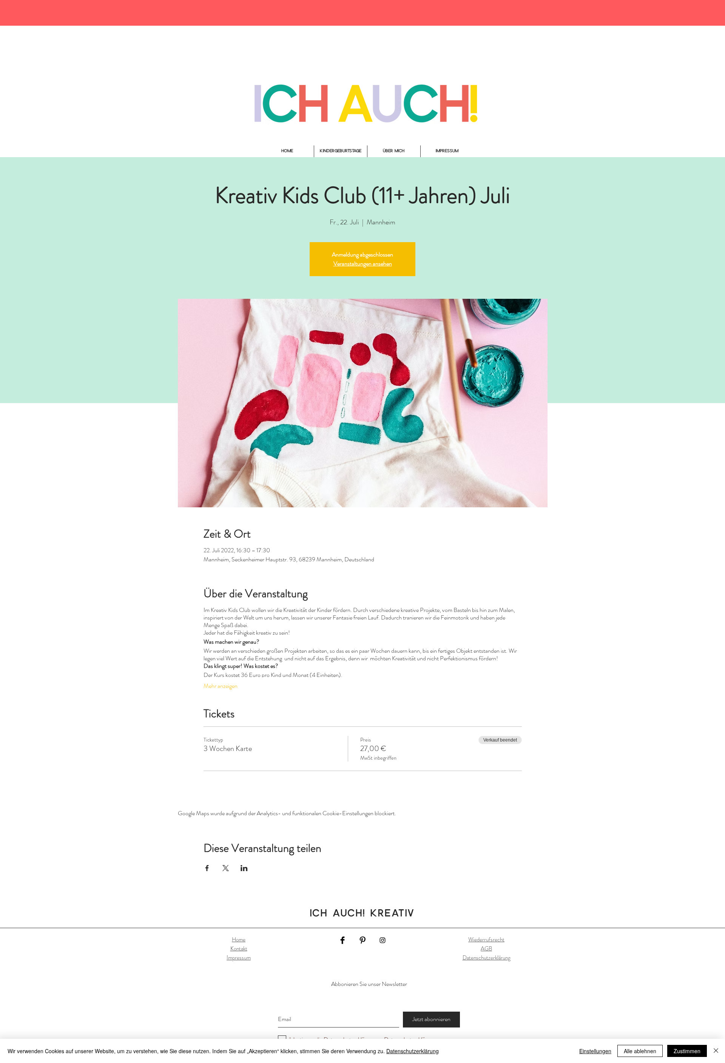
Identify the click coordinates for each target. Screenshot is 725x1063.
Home (238, 939)
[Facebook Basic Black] (342, 940)
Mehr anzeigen (221, 686)
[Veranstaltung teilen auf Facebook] (207, 868)
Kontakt (238, 948)
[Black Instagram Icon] (382, 940)
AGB (486, 948)
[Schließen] (715, 1051)
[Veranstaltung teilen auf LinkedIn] (244, 868)
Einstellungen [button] (595, 1051)
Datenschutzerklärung (487, 957)
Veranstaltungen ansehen (362, 263)
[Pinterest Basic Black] (362, 940)
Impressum (239, 957)
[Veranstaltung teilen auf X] (225, 868)
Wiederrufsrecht (486, 939)
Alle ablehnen (640, 1051)
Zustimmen (687, 1051)
